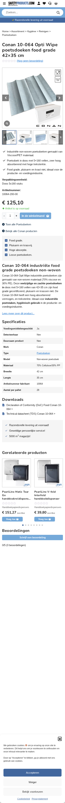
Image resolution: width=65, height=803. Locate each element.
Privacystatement (40, 799)
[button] (60, 738)
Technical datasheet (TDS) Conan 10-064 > (30, 413)
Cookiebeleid (23, 799)
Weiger (33, 782)
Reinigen (44, 31)
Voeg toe (10, 519)
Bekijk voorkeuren (32, 791)
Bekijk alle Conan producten (21, 231)
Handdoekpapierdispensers (15, 507)
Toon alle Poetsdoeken (18, 224)
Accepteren (32, 772)
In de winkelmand (33, 215)
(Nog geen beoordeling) (30, 60)
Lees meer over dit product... (18, 313)
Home (5, 31)
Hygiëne (31, 31)
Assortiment (17, 31)
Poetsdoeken (9, 35)
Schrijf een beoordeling (33, 537)
